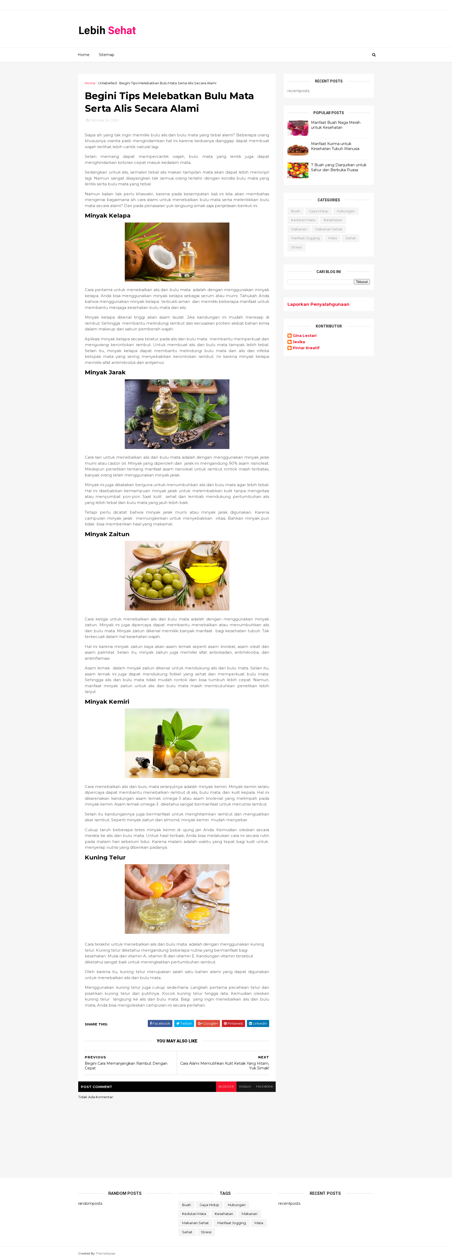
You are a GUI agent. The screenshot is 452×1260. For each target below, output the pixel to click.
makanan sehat (328, 229)
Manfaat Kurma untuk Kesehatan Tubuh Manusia (335, 146)
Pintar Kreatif (306, 348)
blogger (226, 1086)
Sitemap (106, 54)
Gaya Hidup (318, 211)
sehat (351, 238)
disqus (245, 1086)
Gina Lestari (305, 336)
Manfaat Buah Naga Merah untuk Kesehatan (335, 125)
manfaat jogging (305, 238)
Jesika (299, 342)
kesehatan (333, 220)
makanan (299, 229)
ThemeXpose (105, 1253)
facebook (264, 1086)
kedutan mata (303, 220)
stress (296, 247)
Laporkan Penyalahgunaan (318, 304)
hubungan (346, 211)
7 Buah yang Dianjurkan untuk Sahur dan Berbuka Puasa (338, 168)
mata (332, 238)
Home (83, 54)
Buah (295, 211)
